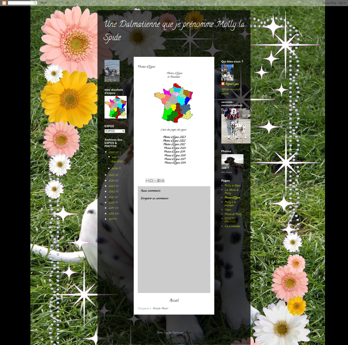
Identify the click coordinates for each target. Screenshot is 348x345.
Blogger (188, 333)
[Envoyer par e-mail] (147, 181)
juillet (115, 168)
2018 (112, 214)
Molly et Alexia (233, 186)
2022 (112, 192)
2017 (111, 219)
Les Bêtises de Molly (231, 191)
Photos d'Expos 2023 (174, 137)
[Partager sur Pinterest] (163, 181)
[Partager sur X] (155, 181)
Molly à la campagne (230, 204)
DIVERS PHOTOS (230, 220)
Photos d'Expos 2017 (174, 159)
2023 (112, 186)
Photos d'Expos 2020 (175, 148)
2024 (112, 181)
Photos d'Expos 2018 (174, 156)
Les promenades (232, 226)
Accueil (174, 301)
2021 (112, 197)
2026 (112, 152)
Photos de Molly (233, 214)
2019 (112, 208)
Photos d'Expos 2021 (174, 144)
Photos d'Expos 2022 (174, 141)
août (114, 157)
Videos (228, 210)
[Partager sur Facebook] (159, 181)
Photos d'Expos (232, 198)
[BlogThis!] (151, 181)
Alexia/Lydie (232, 84)
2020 (112, 203)
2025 (112, 175)
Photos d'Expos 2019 (174, 152)
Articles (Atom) (160, 309)
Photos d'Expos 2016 (175, 163)
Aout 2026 (117, 162)
